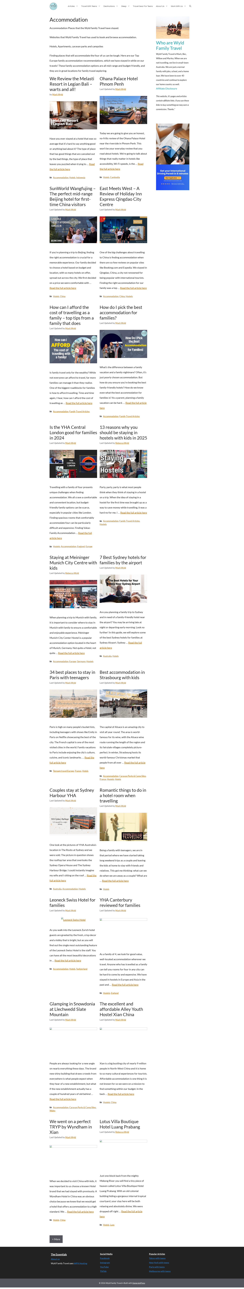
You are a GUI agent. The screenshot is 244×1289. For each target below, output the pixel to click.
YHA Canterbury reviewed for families (120, 902)
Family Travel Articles (79, 411)
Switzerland (81, 969)
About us (160, 6)
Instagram (105, 1262)
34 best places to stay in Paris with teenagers (72, 674)
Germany (81, 661)
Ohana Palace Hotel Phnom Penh (119, 81)
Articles (71, 6)
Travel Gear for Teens (143, 6)
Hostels (129, 296)
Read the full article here (63, 287)
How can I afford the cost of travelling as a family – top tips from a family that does (72, 315)
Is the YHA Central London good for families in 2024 (73, 432)
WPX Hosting (80, 1263)
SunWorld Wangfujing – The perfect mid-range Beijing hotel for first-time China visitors (73, 196)
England (81, 546)
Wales (52, 1110)
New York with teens (159, 1262)
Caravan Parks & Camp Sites (132, 776)
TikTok (103, 1271)
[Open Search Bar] (191, 6)
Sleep (123, 6)
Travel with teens (89, 6)
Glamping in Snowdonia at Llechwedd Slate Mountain (72, 1009)
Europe (89, 546)
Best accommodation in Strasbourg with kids (122, 674)
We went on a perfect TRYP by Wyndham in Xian (71, 1127)
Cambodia (115, 177)
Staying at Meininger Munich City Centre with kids (73, 563)
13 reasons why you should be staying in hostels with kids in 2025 (123, 432)
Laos (112, 1224)
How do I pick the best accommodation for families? (121, 312)
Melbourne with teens (160, 1271)
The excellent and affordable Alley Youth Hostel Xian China (121, 1009)
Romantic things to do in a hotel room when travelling (123, 795)
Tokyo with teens (157, 1258)
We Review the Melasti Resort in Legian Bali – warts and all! (72, 84)
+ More (56, 1239)
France (78, 771)
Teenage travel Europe (63, 771)
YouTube (104, 1267)
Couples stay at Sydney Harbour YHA (72, 792)
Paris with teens (157, 1267)
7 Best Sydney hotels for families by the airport (123, 560)
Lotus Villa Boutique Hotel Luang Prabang (120, 1124)
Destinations (109, 6)
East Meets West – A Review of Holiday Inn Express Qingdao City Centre (121, 196)
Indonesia (80, 177)
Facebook (105, 1258)
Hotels (72, 177)
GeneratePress (138, 1283)
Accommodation (60, 177)
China (62, 296)
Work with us (177, 6)
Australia (107, 656)
